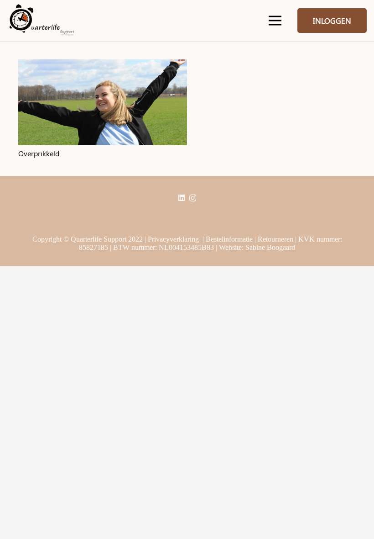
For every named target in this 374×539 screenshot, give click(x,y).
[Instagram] (192, 198)
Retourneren (275, 239)
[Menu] (275, 20)
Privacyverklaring (173, 239)
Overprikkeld (38, 153)
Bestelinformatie (229, 239)
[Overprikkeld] (102, 63)
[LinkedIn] (181, 197)
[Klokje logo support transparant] (42, 20)
